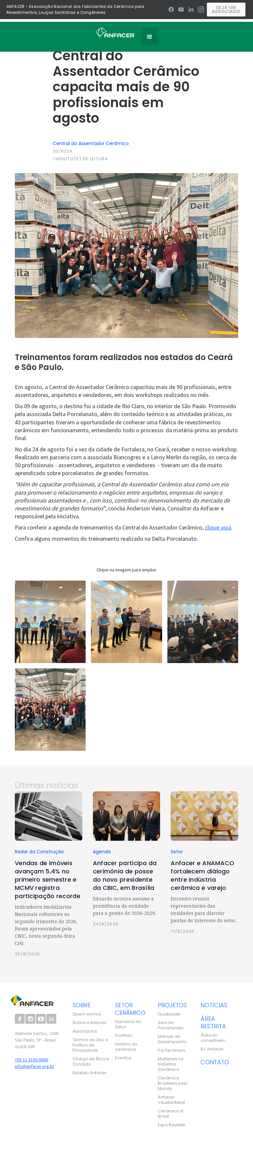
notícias (214, 1005)
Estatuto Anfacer (89, 1072)
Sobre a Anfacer (89, 1022)
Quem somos (86, 1014)
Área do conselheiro (213, 1038)
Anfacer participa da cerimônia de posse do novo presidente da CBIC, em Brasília (125, 875)
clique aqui (218, 527)
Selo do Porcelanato (171, 1025)
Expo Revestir (171, 1125)
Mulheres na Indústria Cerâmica (170, 1064)
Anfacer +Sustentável (171, 1100)
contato (215, 1062)
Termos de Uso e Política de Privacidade (90, 1045)
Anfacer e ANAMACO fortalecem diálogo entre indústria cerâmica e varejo (202, 875)
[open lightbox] (50, 622)
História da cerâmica (126, 1047)
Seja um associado (226, 9)
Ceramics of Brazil (170, 1113)
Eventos (123, 1058)
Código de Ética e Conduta (90, 1061)
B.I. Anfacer (212, 1049)
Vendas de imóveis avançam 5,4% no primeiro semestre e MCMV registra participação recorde (47, 879)
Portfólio (123, 1035)
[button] (149, 36)
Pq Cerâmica (171, 1050)
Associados (84, 1031)
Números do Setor (128, 1024)
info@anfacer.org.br (34, 1066)
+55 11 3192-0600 (31, 1060)
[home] (115, 32)
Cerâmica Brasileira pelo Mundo (173, 1083)
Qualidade (169, 1014)
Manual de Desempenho (172, 1039)
